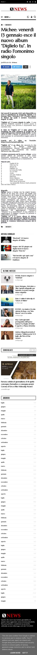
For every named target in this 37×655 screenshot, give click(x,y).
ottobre (3, 438)
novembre (4, 434)
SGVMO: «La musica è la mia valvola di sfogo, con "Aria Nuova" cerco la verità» (25, 311)
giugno (3, 407)
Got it (25, 653)
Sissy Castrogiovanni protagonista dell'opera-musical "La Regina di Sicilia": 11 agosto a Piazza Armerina (25, 323)
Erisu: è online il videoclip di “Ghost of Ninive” (24, 300)
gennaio (3, 426)
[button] (3, 2)
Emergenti (8, 25)
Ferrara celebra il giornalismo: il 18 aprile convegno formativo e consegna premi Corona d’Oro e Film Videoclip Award (17, 384)
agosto (3, 446)
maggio (3, 411)
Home (3, 2)
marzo (3, 418)
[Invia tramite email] (25, 67)
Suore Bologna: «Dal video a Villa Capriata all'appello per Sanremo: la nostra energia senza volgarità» (25, 289)
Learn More (15, 653)
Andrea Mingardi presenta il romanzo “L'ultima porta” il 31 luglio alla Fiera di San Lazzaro (25, 335)
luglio (3, 403)
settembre (4, 442)
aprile (3, 415)
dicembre (4, 430)
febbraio (3, 422)
